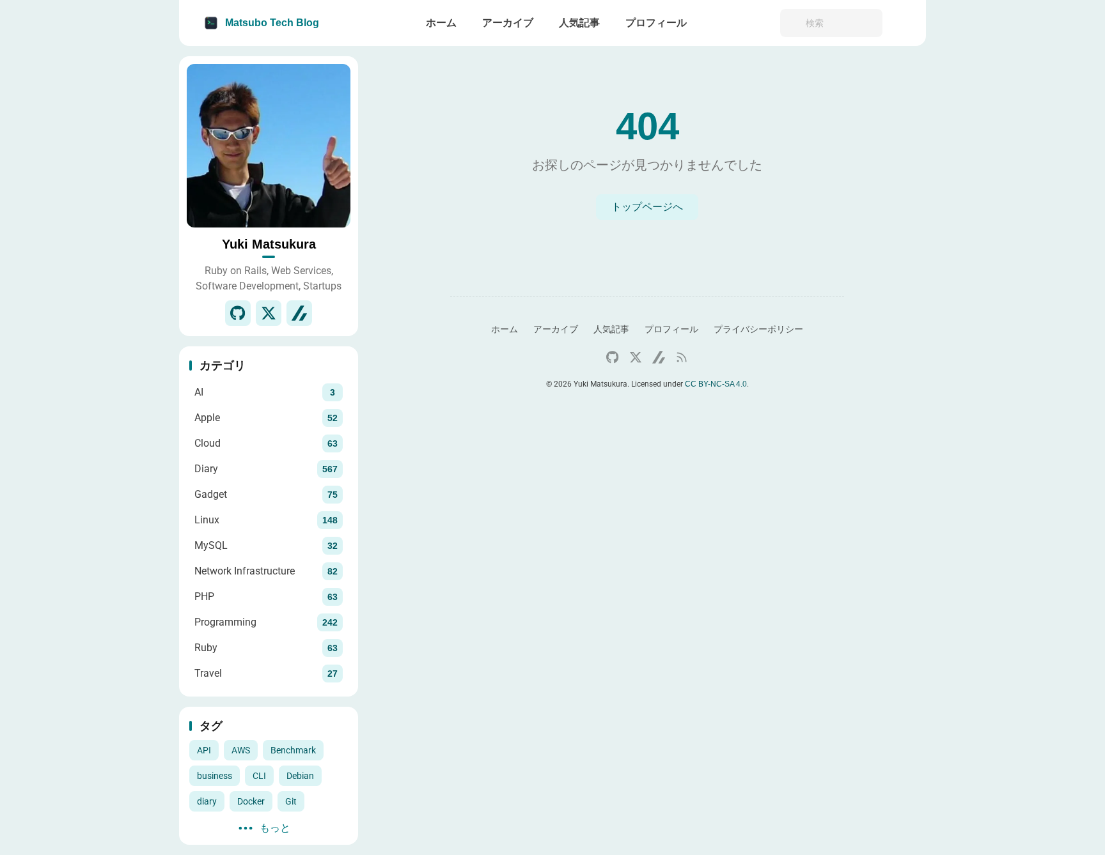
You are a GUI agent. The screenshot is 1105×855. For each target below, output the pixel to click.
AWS (240, 750)
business (214, 776)
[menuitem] (902, 23)
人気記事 (611, 329)
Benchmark (293, 750)
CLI (259, 776)
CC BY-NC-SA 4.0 (716, 384)
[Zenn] (299, 313)
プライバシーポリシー (758, 329)
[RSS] (681, 357)
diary (207, 801)
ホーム (504, 329)
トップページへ (647, 207)
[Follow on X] (268, 313)
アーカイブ (555, 329)
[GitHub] (238, 313)
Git (291, 801)
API (204, 750)
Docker (251, 801)
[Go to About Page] (268, 145)
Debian (300, 776)
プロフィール (671, 329)
